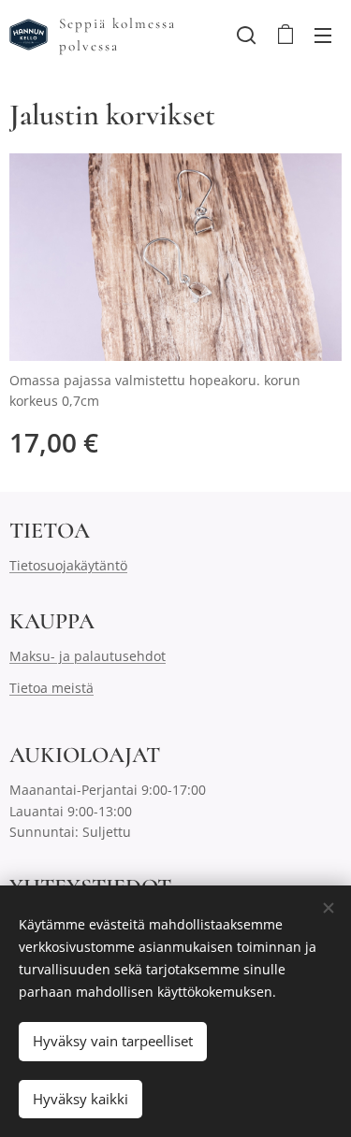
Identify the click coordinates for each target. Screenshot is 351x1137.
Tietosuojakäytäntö (68, 565)
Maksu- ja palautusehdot (87, 656)
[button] (246, 34)
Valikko (323, 34)
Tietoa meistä (51, 688)
